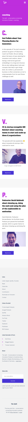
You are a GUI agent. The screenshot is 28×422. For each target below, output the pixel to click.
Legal (20, 412)
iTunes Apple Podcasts (8, 307)
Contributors (5, 292)
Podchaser (5, 326)
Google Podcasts (6, 310)
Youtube (16, 281)
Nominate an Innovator (8, 294)
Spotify (11, 281)
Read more (8, 99)
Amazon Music (6, 315)
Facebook (4, 324)
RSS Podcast (5, 329)
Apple (7, 281)
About (3, 289)
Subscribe (4, 286)
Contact (4, 297)
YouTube (4, 318)
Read (3, 283)
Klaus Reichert (14, 412)
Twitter (4, 321)
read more (18, 361)
